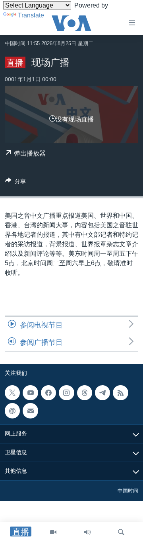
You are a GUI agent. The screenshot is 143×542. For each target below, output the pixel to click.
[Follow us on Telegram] (102, 392)
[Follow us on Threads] (84, 392)
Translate (31, 15)
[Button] (15, 182)
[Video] (53, 532)
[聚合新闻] (120, 392)
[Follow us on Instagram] (66, 392)
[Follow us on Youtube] (30, 392)
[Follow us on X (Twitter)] (12, 392)
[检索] (121, 532)
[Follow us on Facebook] (48, 392)
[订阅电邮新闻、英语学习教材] (30, 410)
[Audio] (87, 532)
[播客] (12, 410)
